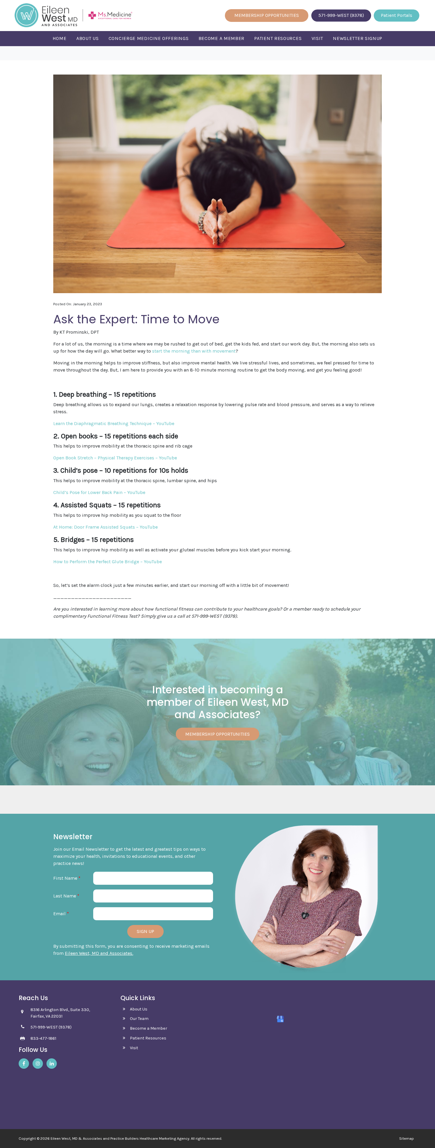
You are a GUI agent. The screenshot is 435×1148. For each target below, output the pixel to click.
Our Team (139, 1018)
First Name (66, 878)
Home (60, 38)
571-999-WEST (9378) (341, 15)
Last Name (66, 896)
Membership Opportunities (266, 15)
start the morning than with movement (194, 351)
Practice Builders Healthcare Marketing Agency (149, 1138)
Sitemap (406, 1138)
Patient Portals (396, 15)
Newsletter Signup (357, 38)
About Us (87, 38)
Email (61, 913)
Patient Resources (278, 38)
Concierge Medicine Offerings (149, 38)
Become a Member (222, 38)
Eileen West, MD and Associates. (99, 953)
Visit (317, 38)
